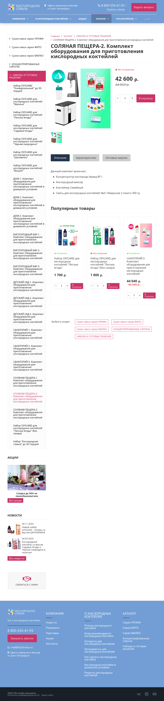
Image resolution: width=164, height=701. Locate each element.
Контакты (52, 643)
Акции (82, 18)
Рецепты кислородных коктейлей (98, 673)
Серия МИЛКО (132, 633)
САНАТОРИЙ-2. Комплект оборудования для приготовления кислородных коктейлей (27, 349)
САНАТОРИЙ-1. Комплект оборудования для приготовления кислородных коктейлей (27, 333)
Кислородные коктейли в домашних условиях (100, 666)
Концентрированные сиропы (136, 639)
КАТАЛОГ (129, 613)
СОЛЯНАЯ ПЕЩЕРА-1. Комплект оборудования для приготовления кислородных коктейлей (27, 381)
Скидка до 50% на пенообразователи (27, 494)
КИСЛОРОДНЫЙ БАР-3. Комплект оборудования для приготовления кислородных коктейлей (27, 270)
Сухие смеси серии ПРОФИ (27, 38)
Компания (18, 18)
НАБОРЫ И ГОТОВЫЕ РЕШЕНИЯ (23, 76)
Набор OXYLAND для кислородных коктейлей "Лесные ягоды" (27, 115)
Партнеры (52, 633)
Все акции (15, 500)
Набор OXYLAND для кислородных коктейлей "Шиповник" (27, 154)
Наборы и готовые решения (134, 647)
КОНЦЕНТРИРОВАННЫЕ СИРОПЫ (24, 65)
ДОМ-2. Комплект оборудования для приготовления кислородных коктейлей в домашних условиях (28, 202)
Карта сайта (47, 695)
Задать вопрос (144, 7)
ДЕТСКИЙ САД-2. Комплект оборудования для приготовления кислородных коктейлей (28, 301)
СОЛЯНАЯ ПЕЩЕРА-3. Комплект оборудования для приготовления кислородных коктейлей (27, 413)
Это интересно (125, 18)
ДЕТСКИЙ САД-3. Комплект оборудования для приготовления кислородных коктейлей (28, 317)
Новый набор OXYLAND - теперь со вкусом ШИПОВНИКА (33, 530)
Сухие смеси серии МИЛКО (28, 55)
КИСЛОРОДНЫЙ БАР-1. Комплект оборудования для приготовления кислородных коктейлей (27, 238)
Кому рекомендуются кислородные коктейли (98, 634)
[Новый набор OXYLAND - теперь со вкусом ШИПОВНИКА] (14, 534)
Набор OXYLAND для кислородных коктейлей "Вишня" (27, 168)
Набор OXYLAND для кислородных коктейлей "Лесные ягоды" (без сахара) (27, 429)
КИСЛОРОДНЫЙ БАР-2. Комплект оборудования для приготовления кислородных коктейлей (27, 254)
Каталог (101, 18)
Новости (51, 622)
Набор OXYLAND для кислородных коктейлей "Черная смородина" (27, 141)
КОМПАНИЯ (55, 613)
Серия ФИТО (131, 628)
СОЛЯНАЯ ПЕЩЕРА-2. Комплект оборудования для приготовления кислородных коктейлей (27, 397)
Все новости (17, 558)
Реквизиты (52, 628)
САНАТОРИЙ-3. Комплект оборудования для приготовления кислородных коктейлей (27, 365)
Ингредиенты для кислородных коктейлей (99, 650)
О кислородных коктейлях (51, 18)
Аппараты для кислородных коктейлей (99, 642)
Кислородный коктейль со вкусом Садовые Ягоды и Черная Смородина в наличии (33, 547)
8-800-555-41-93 (112, 5)
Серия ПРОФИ (132, 622)
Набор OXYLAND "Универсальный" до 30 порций (27, 88)
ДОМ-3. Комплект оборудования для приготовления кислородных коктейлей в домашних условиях (28, 221)
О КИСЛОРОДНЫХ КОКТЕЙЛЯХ (97, 615)
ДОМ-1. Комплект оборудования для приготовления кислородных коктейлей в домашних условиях (28, 184)
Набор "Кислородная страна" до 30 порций (26, 442)
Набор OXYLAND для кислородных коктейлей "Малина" (27, 101)
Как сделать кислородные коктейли (100, 658)
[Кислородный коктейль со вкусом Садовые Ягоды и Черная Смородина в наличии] (14, 549)
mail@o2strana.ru (22, 647)
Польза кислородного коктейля (98, 626)
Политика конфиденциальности (23, 695)
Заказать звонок (116, 9)
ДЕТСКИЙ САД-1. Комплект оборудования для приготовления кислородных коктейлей (28, 286)
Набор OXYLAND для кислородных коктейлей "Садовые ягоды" (27, 128)
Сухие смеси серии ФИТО (26, 47)
